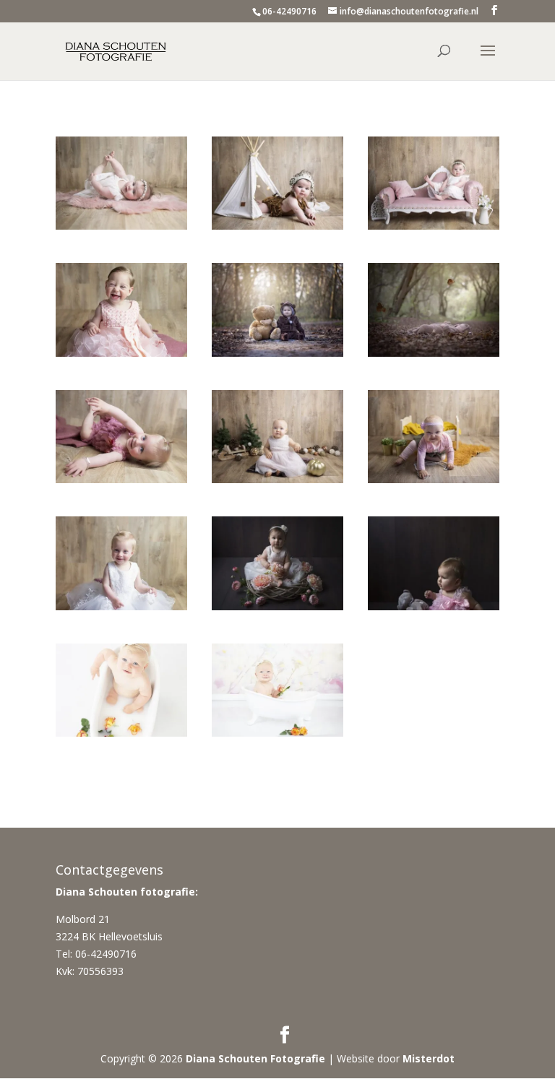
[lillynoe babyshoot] (121, 229)
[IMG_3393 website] (277, 610)
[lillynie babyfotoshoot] (277, 229)
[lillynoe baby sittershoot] (433, 229)
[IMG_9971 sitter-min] (433, 610)
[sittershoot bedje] (433, 483)
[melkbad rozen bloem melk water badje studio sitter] (277, 736)
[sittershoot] (277, 483)
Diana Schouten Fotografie (255, 1058)
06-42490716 (289, 11)
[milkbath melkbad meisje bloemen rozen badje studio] (121, 736)
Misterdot (429, 1058)
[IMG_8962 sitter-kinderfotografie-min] (433, 356)
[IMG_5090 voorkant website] (277, 356)
